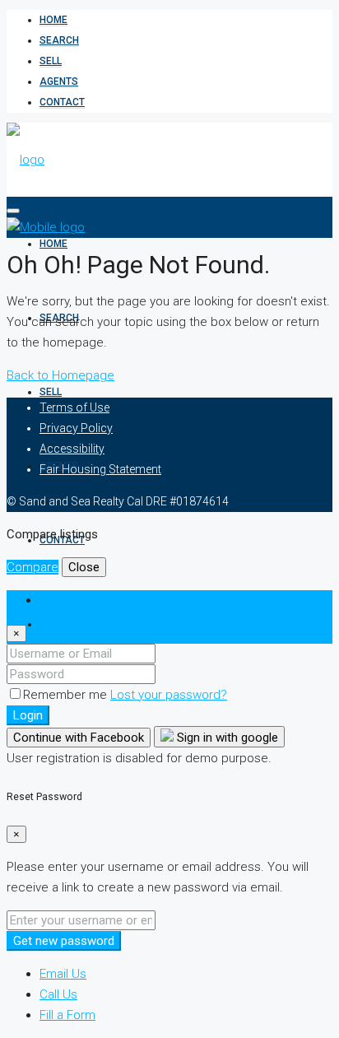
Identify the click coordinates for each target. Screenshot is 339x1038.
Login (28, 715)
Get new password (63, 940)
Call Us (58, 994)
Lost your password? (168, 694)
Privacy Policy (76, 428)
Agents (58, 81)
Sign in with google (226, 737)
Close (84, 567)
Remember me (66, 694)
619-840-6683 (72, 624)
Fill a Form (67, 1015)
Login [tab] (54, 600)
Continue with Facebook (78, 737)
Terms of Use (74, 407)
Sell (50, 61)
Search (59, 40)
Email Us (62, 973)
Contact (62, 102)
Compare (32, 567)
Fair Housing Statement (100, 469)
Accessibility (71, 448)
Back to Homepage (60, 375)
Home (53, 20)
